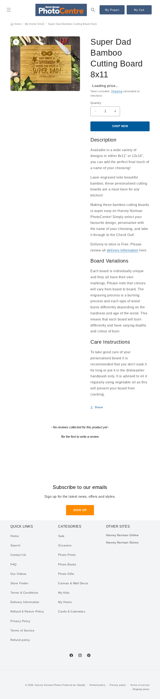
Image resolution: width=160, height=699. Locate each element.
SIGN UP (80, 510)
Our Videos (18, 573)
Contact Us (18, 554)
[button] (8, 9)
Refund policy (20, 640)
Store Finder (19, 583)
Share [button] (99, 407)
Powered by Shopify (73, 685)
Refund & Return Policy (27, 611)
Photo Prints (67, 554)
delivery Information (122, 250)
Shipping (116, 91)
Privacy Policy (20, 621)
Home (17, 24)
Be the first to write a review (80, 436)
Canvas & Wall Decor (73, 583)
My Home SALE (34, 24)
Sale (61, 536)
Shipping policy (141, 689)
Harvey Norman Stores (122, 542)
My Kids (63, 592)
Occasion (64, 545)
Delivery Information (24, 602)
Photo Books (67, 564)
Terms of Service (22, 630)
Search (15, 545)
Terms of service (140, 685)
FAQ (13, 564)
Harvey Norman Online (122, 535)
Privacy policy (118, 685)
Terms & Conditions (24, 592)
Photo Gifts (66, 573)
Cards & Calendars (71, 611)
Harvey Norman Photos (48, 685)
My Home (65, 602)
